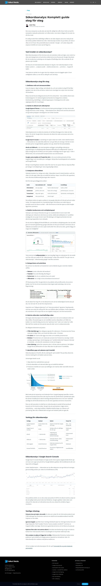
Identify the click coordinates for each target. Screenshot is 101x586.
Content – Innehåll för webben (60, 570)
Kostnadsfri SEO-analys (58, 567)
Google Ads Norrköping (58, 572)
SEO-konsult (38, 2)
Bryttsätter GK (79, 565)
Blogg (66, 2)
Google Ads (46, 2)
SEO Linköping (56, 578)
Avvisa (78, 584)
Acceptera (85, 584)
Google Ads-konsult (57, 565)
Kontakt (72, 2)
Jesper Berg (32, 25)
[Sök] (91, 2)
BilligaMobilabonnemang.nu (82, 567)
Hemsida (60, 2)
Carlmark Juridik (79, 570)
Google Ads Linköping (57, 574)
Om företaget (8, 573)
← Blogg (28, 10)
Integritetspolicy (17, 573)
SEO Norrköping (56, 576)
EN (95, 2)
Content (53, 2)
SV (93, 2)
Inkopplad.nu (78, 563)
